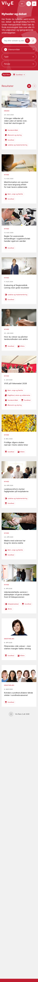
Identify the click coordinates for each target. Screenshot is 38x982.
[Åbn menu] (34, 3)
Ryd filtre (6, 75)
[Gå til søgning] (28, 3)
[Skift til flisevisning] (29, 86)
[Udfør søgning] (27, 40)
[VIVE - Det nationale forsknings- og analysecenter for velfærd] (7, 3)
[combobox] (19, 49)
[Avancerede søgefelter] (33, 40)
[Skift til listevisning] (34, 86)
